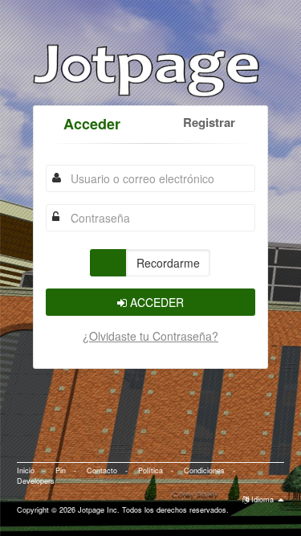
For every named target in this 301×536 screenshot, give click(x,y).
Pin (60, 470)
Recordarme (168, 263)
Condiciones (204, 470)
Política (150, 470)
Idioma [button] (262, 499)
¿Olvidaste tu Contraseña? (150, 336)
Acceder (91, 123)
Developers (36, 481)
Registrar (209, 122)
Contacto (102, 470)
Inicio (26, 470)
